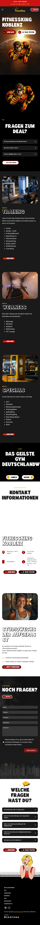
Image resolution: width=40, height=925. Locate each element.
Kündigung (7, 893)
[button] (12, 477)
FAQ (5, 890)
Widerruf (7, 895)
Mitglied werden (9, 887)
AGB (5, 898)
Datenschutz (8, 903)
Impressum (7, 901)
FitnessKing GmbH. (18, 911)
